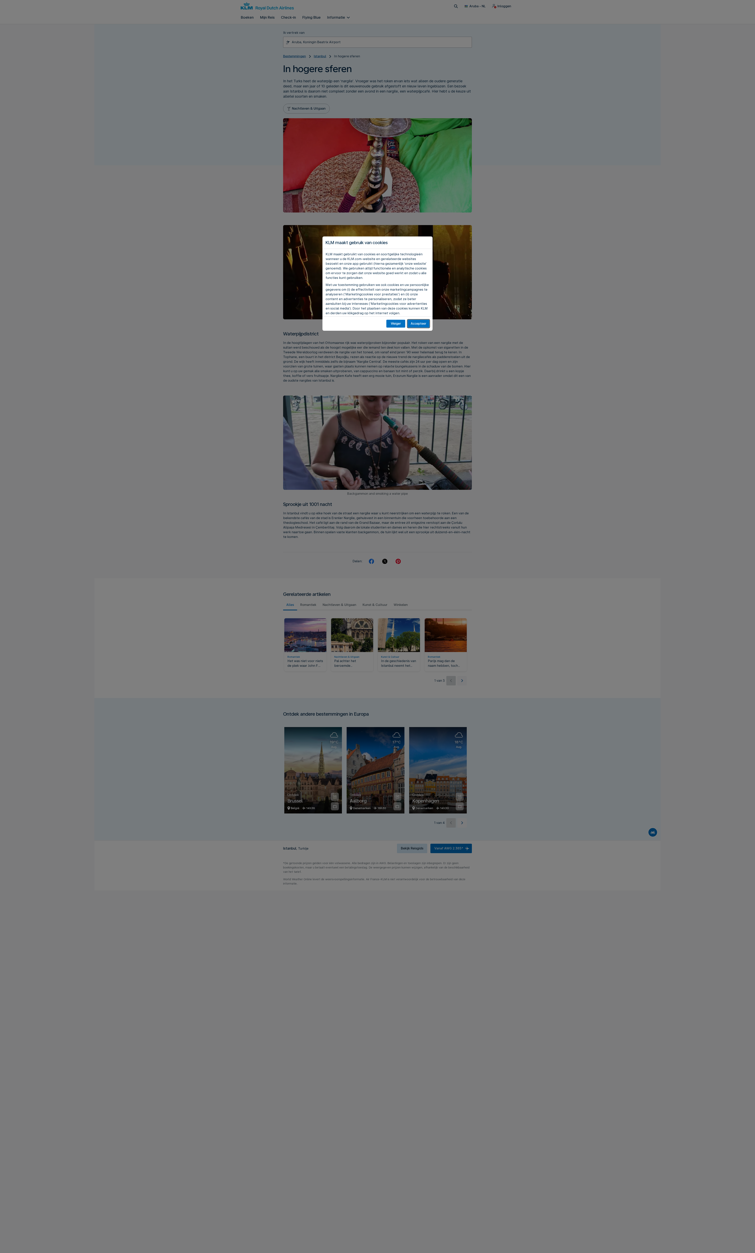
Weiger (396, 323)
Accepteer (418, 323)
